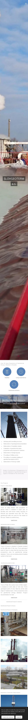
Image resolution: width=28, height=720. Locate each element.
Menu (25, 3)
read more (14, 559)
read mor (13, 520)
